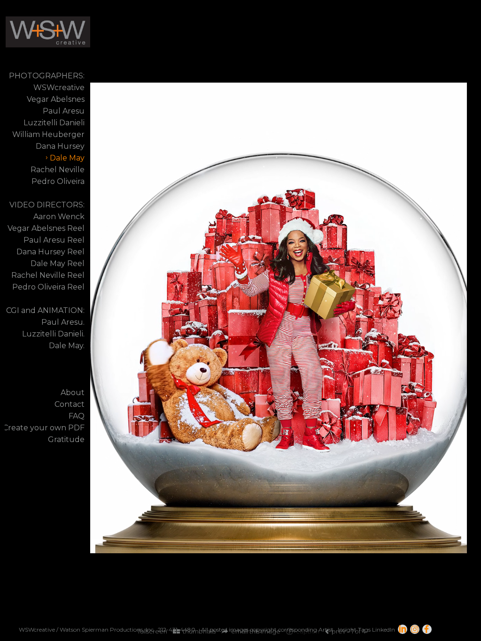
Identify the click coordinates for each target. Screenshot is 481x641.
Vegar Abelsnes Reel (46, 228)
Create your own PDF (44, 427)
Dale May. (67, 345)
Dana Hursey (60, 146)
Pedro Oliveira (58, 181)
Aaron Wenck (59, 216)
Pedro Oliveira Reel (48, 286)
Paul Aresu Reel (54, 240)
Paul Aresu (64, 111)
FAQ (77, 416)
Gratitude (66, 439)
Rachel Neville (58, 169)
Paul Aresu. (63, 322)
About (73, 392)
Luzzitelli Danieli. (53, 333)
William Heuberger (48, 134)
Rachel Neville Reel (48, 275)
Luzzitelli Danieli (54, 122)
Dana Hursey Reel (50, 251)
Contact (69, 404)
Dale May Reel (58, 263)
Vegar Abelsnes (56, 99)
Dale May (67, 157)
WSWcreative (59, 87)
